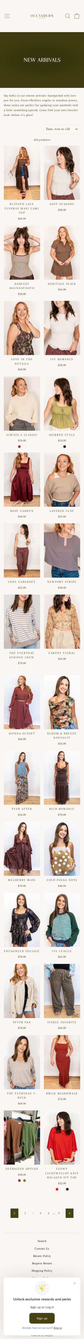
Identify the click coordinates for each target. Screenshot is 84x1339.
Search (42, 1241)
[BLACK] (67, 1189)
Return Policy (42, 1256)
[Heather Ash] (19, 669)
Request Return (42, 1263)
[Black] (64, 446)
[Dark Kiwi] (59, 446)
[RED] (57, 1189)
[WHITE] (62, 1189)
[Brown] (19, 1180)
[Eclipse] (24, 669)
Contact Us (42, 1248)
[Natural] (24, 446)
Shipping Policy (42, 1270)
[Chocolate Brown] (19, 446)
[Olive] (24, 1180)
